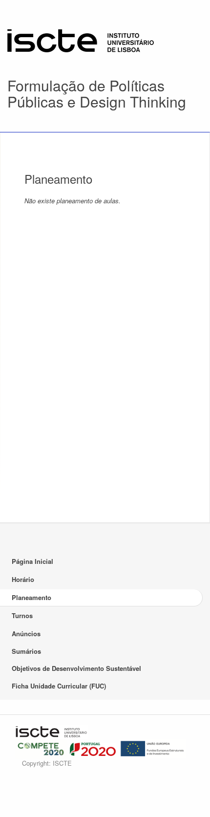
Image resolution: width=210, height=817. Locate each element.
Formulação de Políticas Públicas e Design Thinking (96, 93)
